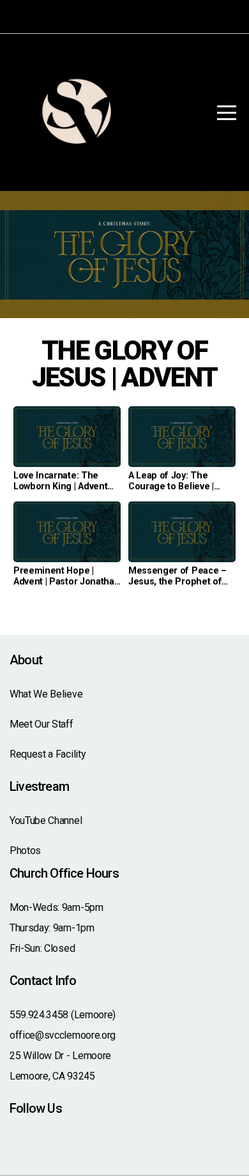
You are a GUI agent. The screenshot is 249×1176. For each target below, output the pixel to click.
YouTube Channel (46, 820)
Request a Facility (48, 754)
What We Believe (46, 694)
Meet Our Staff (41, 724)
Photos (25, 850)
